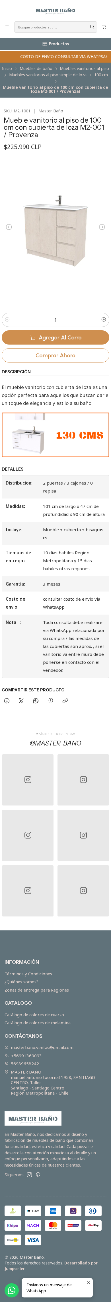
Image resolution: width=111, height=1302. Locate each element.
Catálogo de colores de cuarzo (34, 1014)
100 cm (101, 75)
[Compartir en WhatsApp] (36, 701)
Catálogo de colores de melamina (38, 1022)
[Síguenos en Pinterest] (38, 1175)
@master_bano (55, 743)
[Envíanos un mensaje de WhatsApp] (12, 1290)
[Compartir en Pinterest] (50, 701)
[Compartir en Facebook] (7, 701)
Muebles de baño (36, 69)
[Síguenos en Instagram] (29, 1175)
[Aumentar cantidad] (104, 320)
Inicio (7, 69)
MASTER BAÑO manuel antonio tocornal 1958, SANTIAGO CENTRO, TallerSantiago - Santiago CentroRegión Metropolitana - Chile (53, 1082)
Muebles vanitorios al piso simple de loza (48, 75)
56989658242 (25, 1063)
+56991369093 (26, 1055)
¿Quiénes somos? (21, 981)
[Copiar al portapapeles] (65, 701)
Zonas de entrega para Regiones (37, 990)
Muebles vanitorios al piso (84, 69)
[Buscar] (92, 27)
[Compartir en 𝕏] (21, 701)
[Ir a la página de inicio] (55, 10)
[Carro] (103, 27)
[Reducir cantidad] (7, 320)
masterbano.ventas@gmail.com (42, 1047)
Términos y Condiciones (28, 973)
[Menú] (7, 27)
